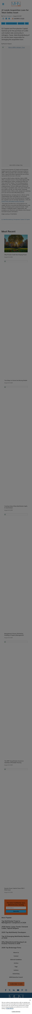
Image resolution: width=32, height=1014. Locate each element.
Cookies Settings (16, 1011)
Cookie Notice (9, 1008)
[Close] (30, 1000)
